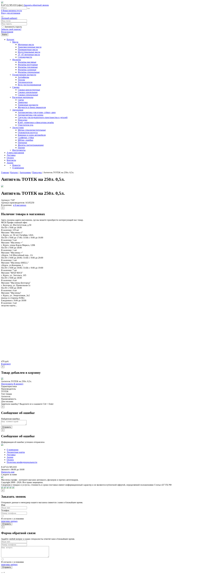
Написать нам (7, 472)
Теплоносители (25, 82)
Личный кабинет (9, 18)
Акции (10, 162)
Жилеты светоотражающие (31, 145)
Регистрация (7, 32)
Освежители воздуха (28, 132)
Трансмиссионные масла (29, 47)
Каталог (10, 39)
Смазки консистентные (29, 90)
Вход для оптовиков (10, 13)
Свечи (21, 100)
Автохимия (17, 110)
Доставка (11, 155)
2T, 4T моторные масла (29, 54)
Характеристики (9, 386)
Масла (15, 42)
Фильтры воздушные (28, 64)
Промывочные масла (28, 49)
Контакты (11, 160)
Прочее (21, 147)
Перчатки (22, 142)
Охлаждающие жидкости (24, 74)
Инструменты (19, 150)
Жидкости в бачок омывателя (32, 107)
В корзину (6, 364)
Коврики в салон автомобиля (32, 135)
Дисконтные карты (16, 452)
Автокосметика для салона (30, 115)
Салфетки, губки (26, 137)
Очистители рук (25, 125)
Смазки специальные (28, 95)
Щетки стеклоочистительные (32, 130)
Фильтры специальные (29, 72)
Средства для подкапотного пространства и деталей (42, 117)
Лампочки (23, 102)
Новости (16, 165)
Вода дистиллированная (29, 85)
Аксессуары (18, 127)
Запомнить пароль (13, 27)
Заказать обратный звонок (36, 5)
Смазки (15, 87)
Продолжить (7, 384)
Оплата (10, 157)
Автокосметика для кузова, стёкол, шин (37, 112)
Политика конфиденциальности (22, 462)
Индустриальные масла (29, 52)
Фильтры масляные (27, 62)
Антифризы (23, 77)
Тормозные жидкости (28, 105)
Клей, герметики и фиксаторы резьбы (36, 122)
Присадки (22, 120)
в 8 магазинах (19, 205)
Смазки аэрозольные (28, 92)
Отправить (6, 427)
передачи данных (9, 521)
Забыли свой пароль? (11, 29)
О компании (18, 168)
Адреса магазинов (15, 152)
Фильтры (16, 59)
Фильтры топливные (28, 67)
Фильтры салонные (27, 69)
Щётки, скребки (25, 140)
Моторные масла (26, 44)
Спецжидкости (25, 57)
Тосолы (21, 80)
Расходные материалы (22, 97)
